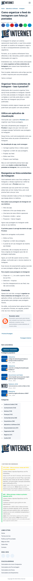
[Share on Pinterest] (12, 25)
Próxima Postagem (7, 333)
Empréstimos (9, 421)
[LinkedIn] (3, 556)
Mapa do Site (5, 541)
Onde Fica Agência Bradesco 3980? (18, 393)
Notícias (8, 411)
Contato (3, 547)
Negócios (8, 434)
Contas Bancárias (10, 418)
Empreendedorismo (11, 428)
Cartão (7, 438)
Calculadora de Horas (8, 570)
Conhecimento (10, 407)
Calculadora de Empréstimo (9, 573)
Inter (16, 384)
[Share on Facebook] (3, 25)
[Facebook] (12, 556)
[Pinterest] (8, 556)
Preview (22, 120)
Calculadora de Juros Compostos (11, 564)
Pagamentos (9, 431)
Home (3, 8)
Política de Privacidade (8, 539)
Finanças (11, 384)
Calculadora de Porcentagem (10, 567)
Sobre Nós (4, 544)
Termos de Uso (5, 536)
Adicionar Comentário (10, 350)
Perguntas (11, 357)
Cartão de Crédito (10, 404)
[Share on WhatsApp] (25, 25)
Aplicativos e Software (12, 8)
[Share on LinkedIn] (16, 25)
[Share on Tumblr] (21, 25)
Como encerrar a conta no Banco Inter (19, 386)
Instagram (22, 8)
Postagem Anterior (25, 338)
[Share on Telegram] (29, 25)
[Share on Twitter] (7, 25)
